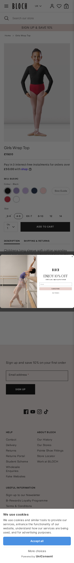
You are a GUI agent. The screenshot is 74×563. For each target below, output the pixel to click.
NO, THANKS (55, 293)
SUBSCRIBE (56, 289)
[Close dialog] (72, 257)
